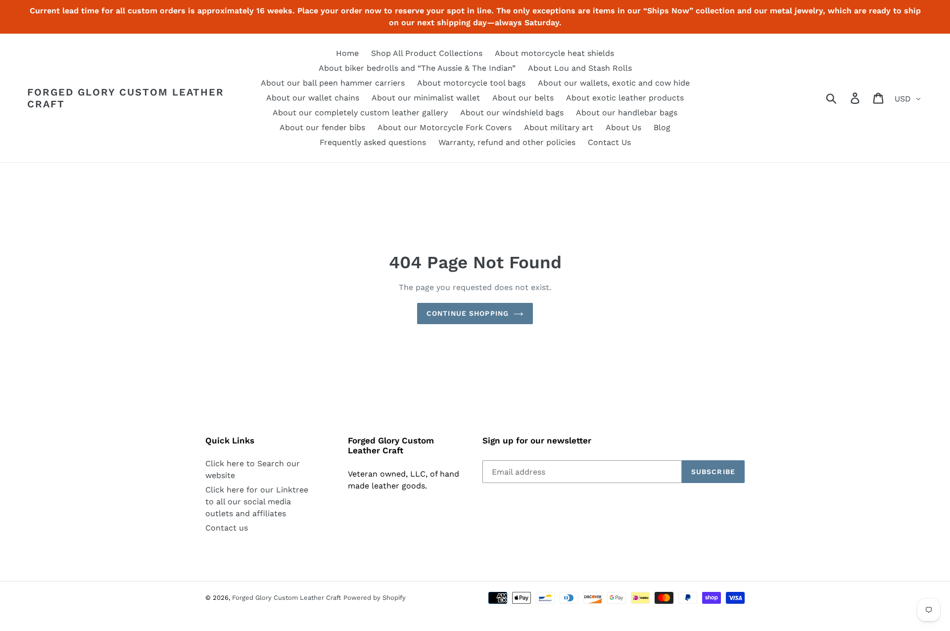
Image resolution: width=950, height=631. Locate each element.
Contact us (226, 528)
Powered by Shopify (374, 597)
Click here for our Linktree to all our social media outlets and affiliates (256, 501)
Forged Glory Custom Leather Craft (125, 98)
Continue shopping (468, 313)
